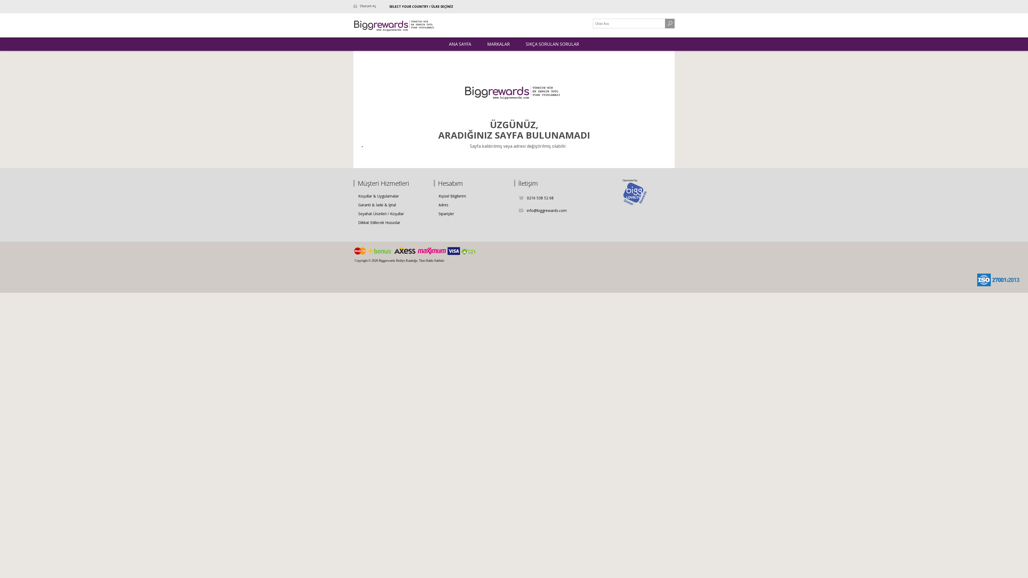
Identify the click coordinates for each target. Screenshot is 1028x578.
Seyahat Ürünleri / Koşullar (381, 213)
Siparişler (446, 213)
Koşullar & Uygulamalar (378, 196)
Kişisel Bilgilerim (452, 196)
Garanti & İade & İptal (377, 204)
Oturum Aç (368, 6)
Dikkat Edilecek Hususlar (379, 222)
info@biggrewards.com (547, 210)
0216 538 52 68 (540, 197)
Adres (443, 204)
